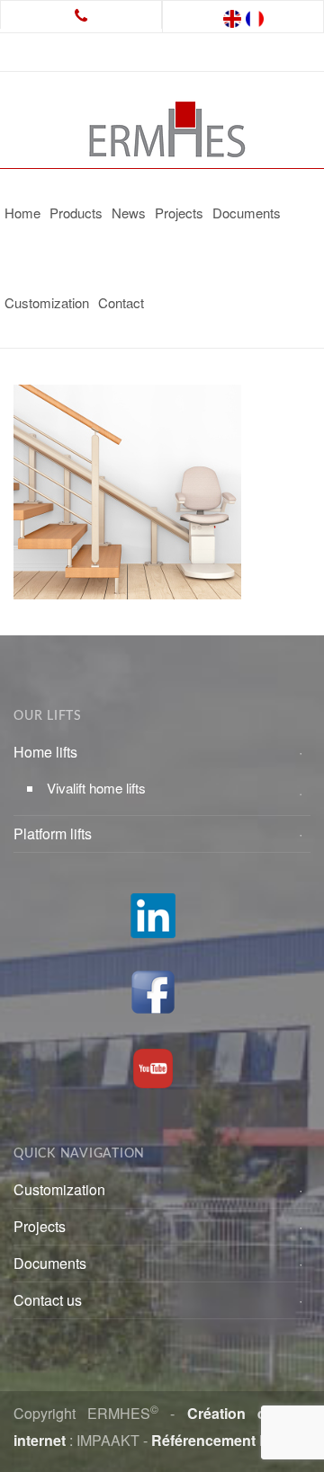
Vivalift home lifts (96, 787)
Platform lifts (53, 833)
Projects (179, 212)
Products (76, 212)
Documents (246, 212)
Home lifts (45, 751)
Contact (121, 302)
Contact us (48, 1300)
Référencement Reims (226, 1440)
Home (22, 212)
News (129, 212)
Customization (46, 302)
